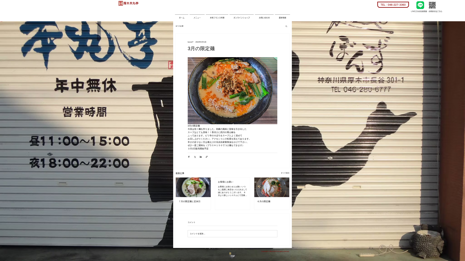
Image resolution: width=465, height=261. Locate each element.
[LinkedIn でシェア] (201, 157)
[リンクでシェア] (206, 157)
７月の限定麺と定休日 (189, 201)
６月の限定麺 (263, 201)
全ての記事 (179, 26)
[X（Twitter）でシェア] (195, 157)
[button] (286, 26)
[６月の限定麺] (271, 187)
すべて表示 (285, 173)
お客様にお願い (225, 182)
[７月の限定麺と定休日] (193, 187)
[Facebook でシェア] (189, 157)
